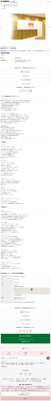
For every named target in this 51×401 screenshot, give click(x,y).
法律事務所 (31, 364)
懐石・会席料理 (12, 362)
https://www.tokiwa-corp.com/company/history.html (24, 302)
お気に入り (18, 378)
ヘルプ (23, 378)
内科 (16, 364)
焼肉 (16, 362)
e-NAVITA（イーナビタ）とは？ (8, 378)
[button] (31, 289)
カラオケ (7, 364)
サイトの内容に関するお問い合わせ (35, 380)
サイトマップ (11, 380)
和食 (5, 362)
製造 (4, 5)
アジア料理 (31, 362)
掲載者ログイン (4, 366)
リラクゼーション (42, 362)
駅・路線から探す (25, 353)
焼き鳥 (8, 362)
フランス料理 (26, 362)
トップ (2, 4)
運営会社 (44, 378)
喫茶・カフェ (36, 362)
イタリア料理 (20, 362)
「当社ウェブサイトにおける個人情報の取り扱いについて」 (27, 390)
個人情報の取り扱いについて (36, 378)
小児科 (19, 364)
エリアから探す (9, 353)
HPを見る (24, 76)
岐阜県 (5, 4)
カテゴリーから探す (42, 353)
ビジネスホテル (12, 364)
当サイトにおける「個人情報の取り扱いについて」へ (25, 393)
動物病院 (22, 364)
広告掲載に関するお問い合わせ (21, 380)
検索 (48, 358)
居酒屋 (2, 362)
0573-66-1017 (26, 72)
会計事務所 (27, 364)
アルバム (3, 8)
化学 (6, 5)
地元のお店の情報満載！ (25, 338)
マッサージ (3, 364)
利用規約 (27, 378)
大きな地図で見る (26, 80)
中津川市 (8, 4)
